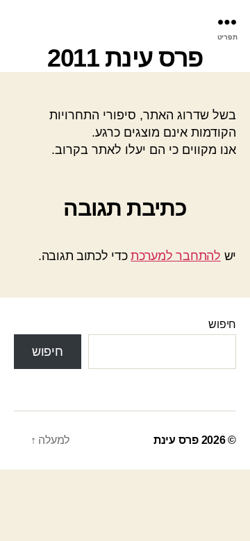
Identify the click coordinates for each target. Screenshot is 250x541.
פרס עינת (176, 440)
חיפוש (222, 324)
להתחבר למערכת (176, 256)
